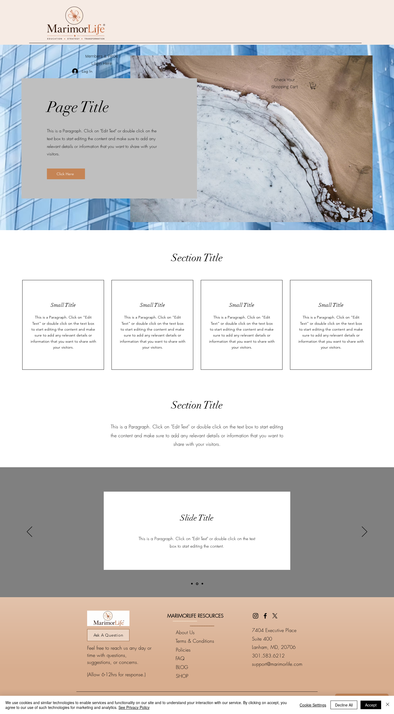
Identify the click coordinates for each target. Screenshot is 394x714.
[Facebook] (265, 615)
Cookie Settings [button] (313, 705)
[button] (313, 86)
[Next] (364, 532)
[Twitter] (274, 615)
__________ (185, 619)
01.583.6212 (270, 655)
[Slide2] (197, 583)
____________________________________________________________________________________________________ (197, 689)
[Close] (387, 705)
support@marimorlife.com (277, 664)
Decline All (344, 705)
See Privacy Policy (134, 707)
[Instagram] (255, 615)
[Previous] (29, 532)
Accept (371, 705)
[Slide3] (202, 584)
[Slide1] (192, 584)
